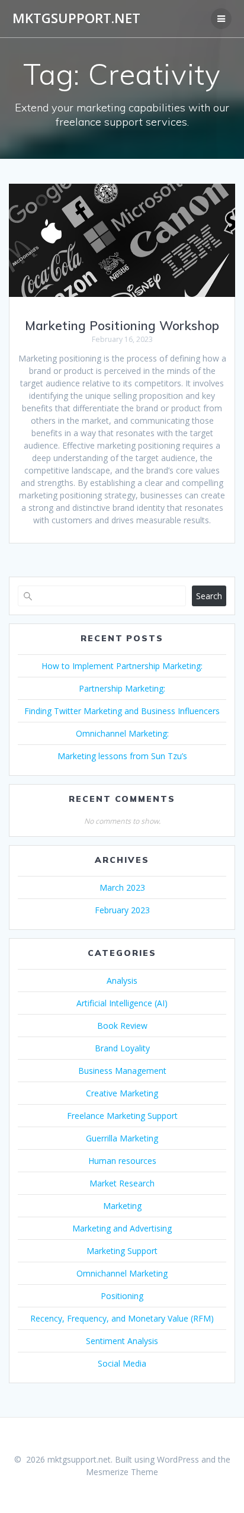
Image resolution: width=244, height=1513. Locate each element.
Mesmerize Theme (122, 1471)
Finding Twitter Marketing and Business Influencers (122, 710)
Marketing (122, 1205)
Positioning (122, 1295)
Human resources (122, 1160)
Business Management (122, 1070)
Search (209, 596)
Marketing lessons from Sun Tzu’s (122, 756)
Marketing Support (122, 1250)
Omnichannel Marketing (122, 1273)
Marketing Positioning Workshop (122, 325)
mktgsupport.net (76, 18)
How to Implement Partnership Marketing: (122, 665)
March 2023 (122, 887)
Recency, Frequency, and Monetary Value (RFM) (122, 1318)
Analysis (122, 980)
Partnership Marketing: (122, 688)
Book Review (122, 1025)
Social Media (122, 1363)
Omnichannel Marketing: (122, 733)
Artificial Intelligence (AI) (122, 1003)
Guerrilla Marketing (122, 1138)
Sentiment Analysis (122, 1340)
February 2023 (122, 910)
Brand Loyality (122, 1048)
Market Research (122, 1183)
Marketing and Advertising (122, 1228)
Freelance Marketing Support (122, 1115)
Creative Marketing (122, 1093)
